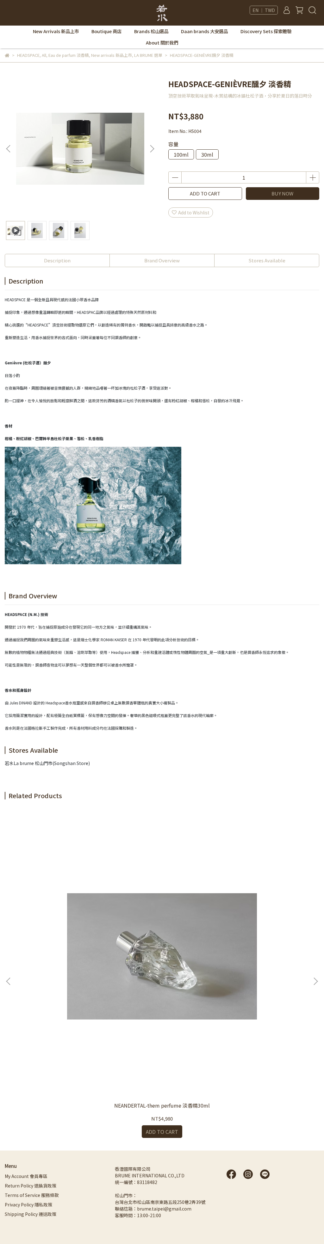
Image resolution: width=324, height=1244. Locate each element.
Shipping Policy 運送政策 (30, 1214)
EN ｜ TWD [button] (263, 10)
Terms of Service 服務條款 (32, 1195)
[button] (152, 149)
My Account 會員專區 (26, 1176)
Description (57, 260)
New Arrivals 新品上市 (56, 31)
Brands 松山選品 (151, 31)
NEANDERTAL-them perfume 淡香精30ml (162, 1105)
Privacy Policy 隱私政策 (28, 1204)
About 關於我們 (162, 42)
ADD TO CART (205, 193)
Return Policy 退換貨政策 (30, 1185)
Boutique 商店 (106, 31)
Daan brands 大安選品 (204, 31)
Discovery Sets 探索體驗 (265, 31)
